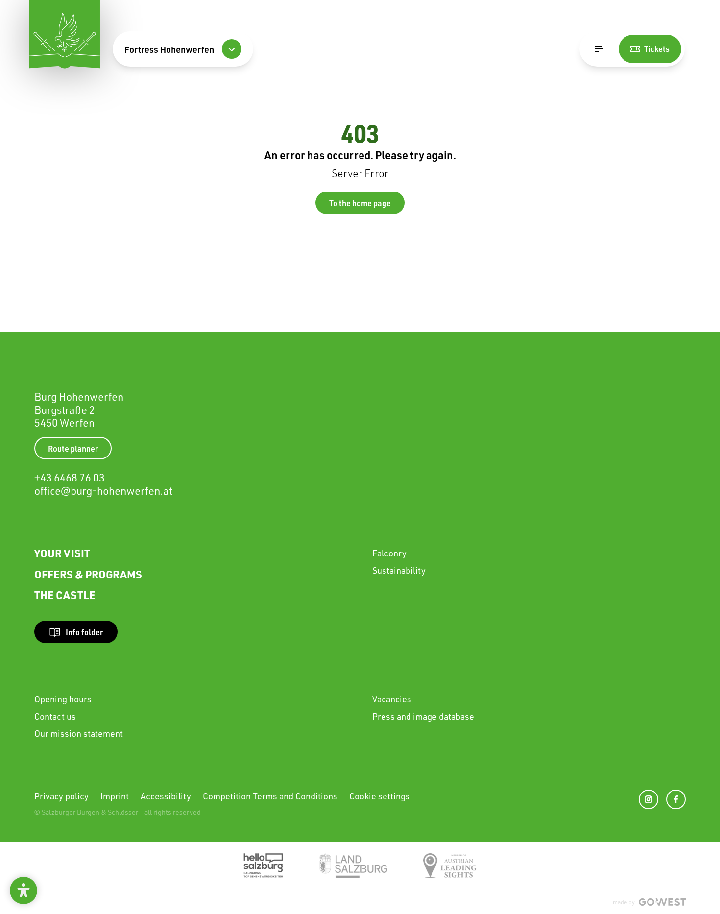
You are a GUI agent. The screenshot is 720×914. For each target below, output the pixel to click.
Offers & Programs (88, 574)
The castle (65, 594)
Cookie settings (379, 796)
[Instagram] (648, 799)
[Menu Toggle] (599, 49)
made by (624, 902)
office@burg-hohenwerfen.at (103, 490)
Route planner (73, 448)
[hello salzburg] (263, 865)
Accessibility (166, 796)
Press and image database (423, 716)
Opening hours (63, 699)
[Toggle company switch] (231, 49)
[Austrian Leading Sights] (450, 865)
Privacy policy (61, 796)
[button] (23, 890)
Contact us (55, 716)
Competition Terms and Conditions (270, 796)
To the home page (360, 203)
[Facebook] (676, 799)
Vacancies (391, 699)
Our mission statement (78, 733)
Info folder (84, 632)
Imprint (114, 796)
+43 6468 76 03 (69, 477)
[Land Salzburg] (353, 865)
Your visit (62, 553)
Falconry (389, 553)
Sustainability (399, 570)
